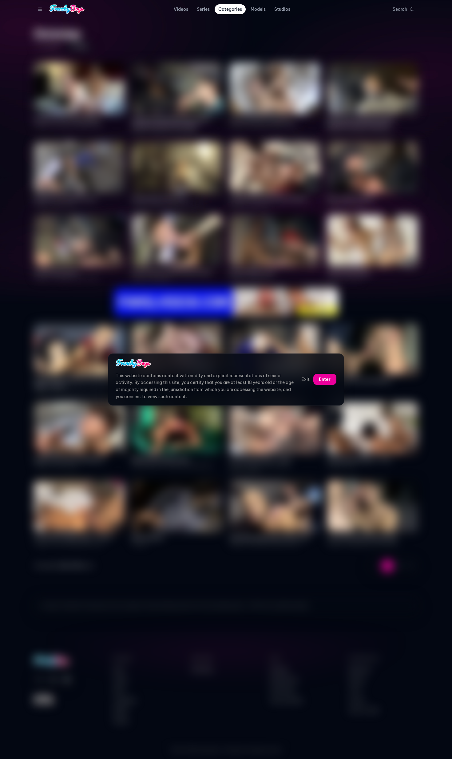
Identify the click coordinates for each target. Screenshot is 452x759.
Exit (305, 379)
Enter (325, 379)
